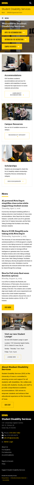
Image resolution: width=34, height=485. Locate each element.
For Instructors (7, 452)
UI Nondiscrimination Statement (18, 478)
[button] (30, 3)
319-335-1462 (14, 433)
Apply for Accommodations (13, 32)
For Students (6, 450)
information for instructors (14, 39)
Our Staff (8, 405)
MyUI (3, 12)
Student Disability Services (16, 9)
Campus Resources (11, 46)
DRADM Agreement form (14, 12)
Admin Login (8, 442)
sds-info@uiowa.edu (11, 438)
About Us (5, 447)
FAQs (3, 464)
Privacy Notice (5, 478)
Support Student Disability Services (13, 470)
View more (8, 307)
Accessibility (6, 480)
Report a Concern (7, 461)
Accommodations (8, 455)
